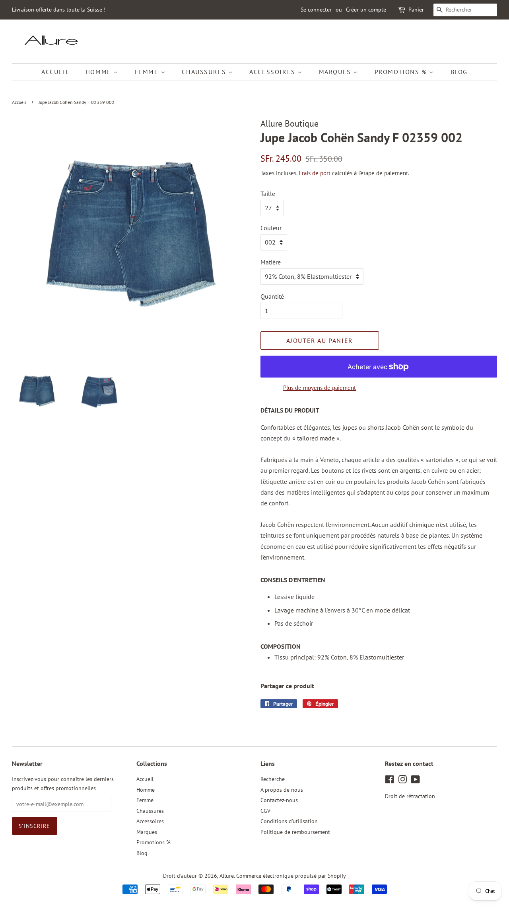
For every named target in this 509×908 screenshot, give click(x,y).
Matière (270, 262)
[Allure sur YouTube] (415, 781)
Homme (99, 72)
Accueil (55, 72)
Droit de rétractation (410, 796)
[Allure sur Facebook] (389, 781)
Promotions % (402, 72)
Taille (267, 194)
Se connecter (316, 9)
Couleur (271, 228)
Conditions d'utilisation (289, 821)
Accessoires (273, 72)
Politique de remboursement (295, 832)
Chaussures (205, 72)
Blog (459, 72)
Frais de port (314, 173)
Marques (336, 72)
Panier (416, 9)
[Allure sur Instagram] (402, 781)
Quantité (272, 296)
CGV (265, 810)
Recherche (272, 779)
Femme (148, 72)
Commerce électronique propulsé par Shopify (291, 875)
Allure (227, 875)
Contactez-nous (279, 800)
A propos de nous (281, 789)
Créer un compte (366, 9)
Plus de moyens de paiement (319, 387)
